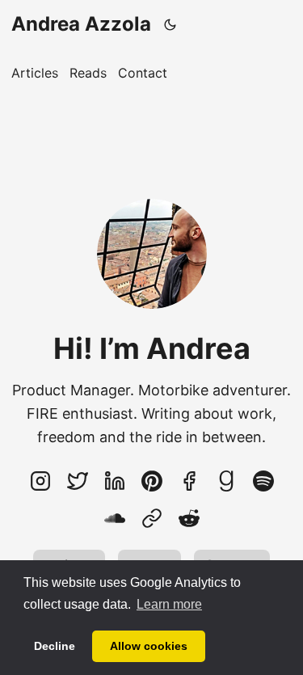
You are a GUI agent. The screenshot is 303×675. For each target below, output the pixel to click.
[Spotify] (263, 481)
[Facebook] (189, 481)
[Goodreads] (226, 481)
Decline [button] (54, 645)
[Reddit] (189, 518)
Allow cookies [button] (148, 645)
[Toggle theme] (170, 24)
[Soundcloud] (114, 518)
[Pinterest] (151, 481)
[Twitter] (77, 481)
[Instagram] (40, 481)
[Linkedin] (114, 481)
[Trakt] (151, 518)
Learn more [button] (169, 604)
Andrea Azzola (81, 24)
